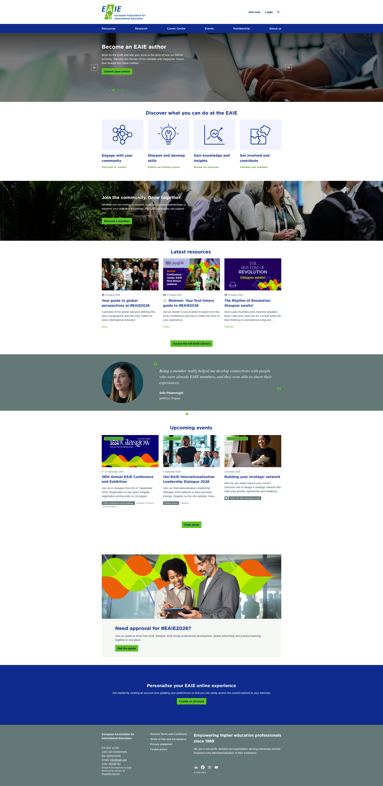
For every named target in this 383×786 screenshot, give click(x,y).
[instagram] (209, 767)
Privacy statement (161, 744)
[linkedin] (196, 767)
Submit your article (117, 71)
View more (191, 524)
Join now (254, 12)
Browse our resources (206, 167)
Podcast (229, 326)
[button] (104, 90)
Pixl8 (129, 767)
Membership (241, 28)
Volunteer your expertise (254, 167)
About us (275, 28)
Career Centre (176, 28)
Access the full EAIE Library (191, 343)
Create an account (191, 701)
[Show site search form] (278, 12)
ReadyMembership (111, 774)
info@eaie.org (118, 759)
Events (209, 28)
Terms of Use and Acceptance (168, 739)
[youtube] (216, 767)
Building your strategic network (252, 477)
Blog (104, 326)
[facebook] (202, 767)
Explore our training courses (164, 167)
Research (141, 28)
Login (269, 12)
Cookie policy (158, 749)
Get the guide (127, 648)
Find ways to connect (114, 167)
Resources (109, 28)
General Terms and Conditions (168, 734)
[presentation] (94, 67)
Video (166, 326)
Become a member (117, 221)
